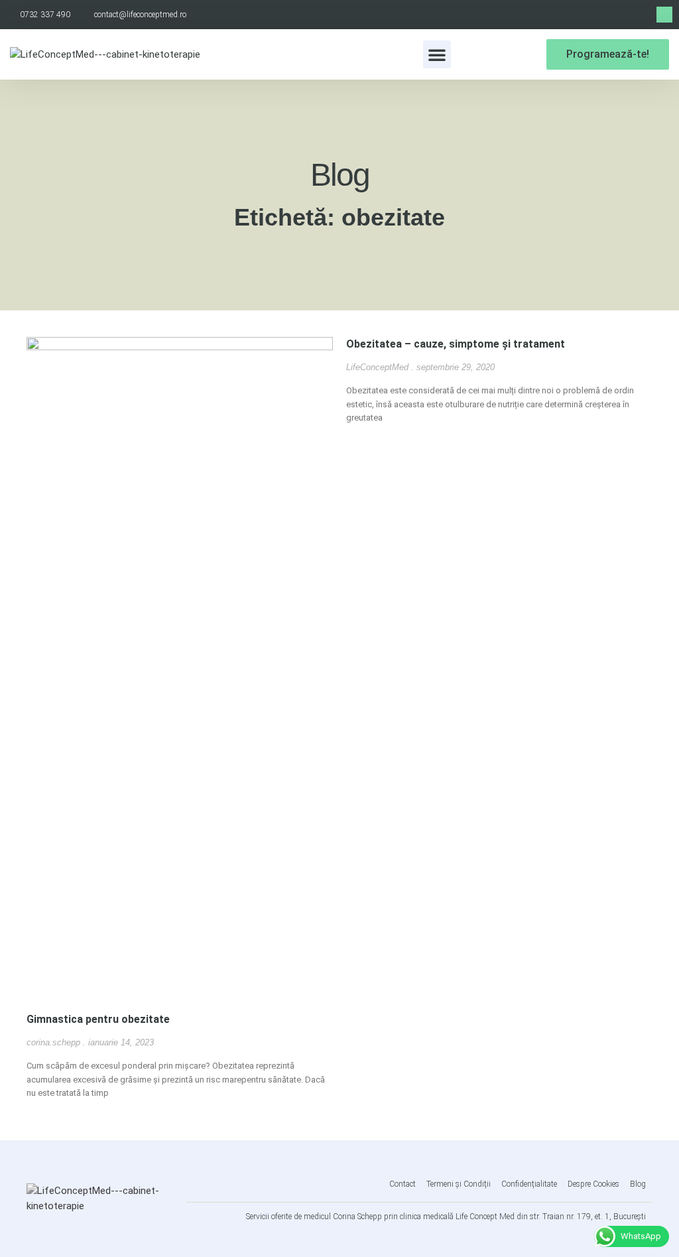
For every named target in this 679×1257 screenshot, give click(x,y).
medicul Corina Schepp (343, 1216)
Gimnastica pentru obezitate (98, 1019)
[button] (437, 54)
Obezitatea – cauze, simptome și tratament (455, 344)
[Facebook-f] (664, 15)
